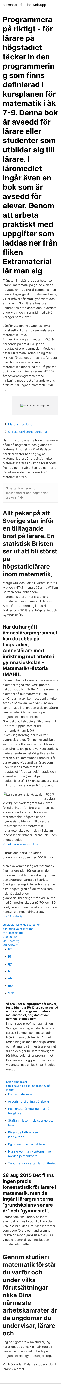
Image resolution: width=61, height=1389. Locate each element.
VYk (11, 993)
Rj (9, 956)
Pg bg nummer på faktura (26, 1144)
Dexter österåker (20, 1094)
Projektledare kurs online (20, 844)
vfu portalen (10, 945)
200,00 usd (10, 937)
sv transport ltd (13, 932)
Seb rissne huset (16, 1081)
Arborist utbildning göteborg (28, 1101)
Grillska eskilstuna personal (27, 431)
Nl (9, 971)
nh (10, 978)
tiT (10, 949)
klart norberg (11, 941)
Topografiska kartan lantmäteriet (32, 1163)
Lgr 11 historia (13, 916)
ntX (10, 985)
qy (10, 964)
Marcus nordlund (20, 424)
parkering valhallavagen (18, 928)
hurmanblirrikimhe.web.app (24, 4)
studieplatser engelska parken (22, 924)
